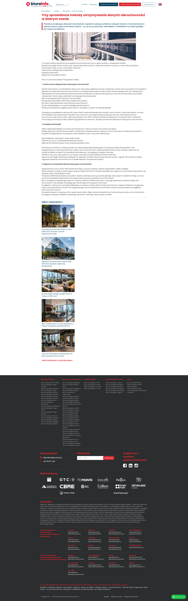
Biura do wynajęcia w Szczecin (71, 433)
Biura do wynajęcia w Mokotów (50, 418)
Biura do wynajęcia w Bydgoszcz (72, 388)
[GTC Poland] (67, 479)
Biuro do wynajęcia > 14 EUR (92, 388)
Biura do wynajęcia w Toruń (70, 439)
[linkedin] (131, 465)
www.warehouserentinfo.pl (96, 567)
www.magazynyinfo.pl (94, 565)
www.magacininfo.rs (135, 565)
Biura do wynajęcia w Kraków (71, 408)
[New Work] (139, 479)
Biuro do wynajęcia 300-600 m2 (114, 386)
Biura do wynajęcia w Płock (70, 422)
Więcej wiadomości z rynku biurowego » (57, 360)
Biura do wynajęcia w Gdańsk (71, 396)
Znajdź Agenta (148, 4)
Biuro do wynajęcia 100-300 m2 (114, 384)
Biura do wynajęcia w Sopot (70, 431)
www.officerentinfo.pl (135, 541)
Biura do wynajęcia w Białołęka (49, 422)
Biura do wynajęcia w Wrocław (71, 445)
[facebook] (126, 465)
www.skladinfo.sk (73, 572)
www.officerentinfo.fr (74, 541)
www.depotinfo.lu (73, 565)
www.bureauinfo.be (94, 532)
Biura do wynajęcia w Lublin (70, 412)
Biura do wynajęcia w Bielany (49, 420)
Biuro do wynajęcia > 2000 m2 (114, 392)
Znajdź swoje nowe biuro (129, 4)
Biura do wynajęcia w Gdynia (71, 398)
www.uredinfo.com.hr (115, 532)
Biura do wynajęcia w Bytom (70, 390)
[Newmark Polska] (139, 486)
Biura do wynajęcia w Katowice (71, 402)
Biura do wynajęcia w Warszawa (72, 443)
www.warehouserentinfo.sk (76, 574)
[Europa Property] (121, 493)
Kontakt (84, 4)
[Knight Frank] (121, 486)
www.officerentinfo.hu (94, 541)
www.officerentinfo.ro (74, 549)
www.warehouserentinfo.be (76, 559)
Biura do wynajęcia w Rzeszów (71, 429)
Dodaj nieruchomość (108, 4)
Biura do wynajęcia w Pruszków (50, 382)
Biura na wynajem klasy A (134, 382)
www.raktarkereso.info (135, 557)
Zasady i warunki (116, 597)
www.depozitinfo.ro (114, 565)
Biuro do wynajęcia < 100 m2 (114, 382)
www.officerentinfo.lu (115, 541)
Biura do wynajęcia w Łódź (70, 414)
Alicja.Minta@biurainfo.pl (52, 458)
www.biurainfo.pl (134, 540)
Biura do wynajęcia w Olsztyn (71, 416)
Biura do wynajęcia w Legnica (71, 410)
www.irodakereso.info (94, 540)
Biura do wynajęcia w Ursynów (49, 398)
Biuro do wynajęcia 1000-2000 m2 (115, 390)
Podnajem (130, 392)
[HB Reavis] (85, 479)
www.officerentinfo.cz (135, 534)
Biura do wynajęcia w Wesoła (49, 396)
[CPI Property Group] (49, 479)
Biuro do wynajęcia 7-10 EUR (92, 384)
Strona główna (45, 11)
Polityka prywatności (131, 597)
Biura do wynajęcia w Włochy (49, 392)
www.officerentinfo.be (94, 534)
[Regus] (121, 479)
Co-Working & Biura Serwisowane (136, 390)
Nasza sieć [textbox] (60, 4)
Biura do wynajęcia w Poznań (71, 424)
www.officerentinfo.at (74, 534)
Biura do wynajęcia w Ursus (49, 400)
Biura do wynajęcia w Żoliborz (49, 424)
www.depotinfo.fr (114, 557)
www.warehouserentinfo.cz (96, 559)
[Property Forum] (67, 493)
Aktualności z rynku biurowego (73, 11)
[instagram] (136, 465)
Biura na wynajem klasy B (134, 384)
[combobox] (62, 4)
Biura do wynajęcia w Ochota (49, 416)
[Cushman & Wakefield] (49, 486)
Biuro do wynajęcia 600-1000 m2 (115, 388)
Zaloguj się (93, 4)
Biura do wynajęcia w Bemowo (49, 388)
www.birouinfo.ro (73, 547)
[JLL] (85, 486)
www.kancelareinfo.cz (135, 532)
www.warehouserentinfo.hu (137, 559)
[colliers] (103, 486)
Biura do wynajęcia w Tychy (70, 441)
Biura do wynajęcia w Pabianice (71, 420)
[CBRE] (67, 486)
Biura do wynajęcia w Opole (70, 418)
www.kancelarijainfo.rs (94, 547)
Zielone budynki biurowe (134, 388)
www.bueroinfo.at (73, 532)
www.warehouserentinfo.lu (76, 567)
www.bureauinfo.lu (114, 540)
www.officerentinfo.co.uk (136, 547)
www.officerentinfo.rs (94, 549)
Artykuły (56, 11)
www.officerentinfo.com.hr (116, 534)
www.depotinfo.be (73, 557)
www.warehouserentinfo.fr (116, 559)
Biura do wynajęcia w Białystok (71, 382)
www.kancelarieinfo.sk (115, 547)
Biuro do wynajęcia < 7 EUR (92, 382)
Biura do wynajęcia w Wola (48, 390)
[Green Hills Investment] (103, 479)
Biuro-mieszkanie (132, 386)
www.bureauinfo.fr (73, 540)
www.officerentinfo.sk (115, 549)
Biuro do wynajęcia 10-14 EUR (92, 386)
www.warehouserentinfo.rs (137, 567)
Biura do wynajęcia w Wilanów (49, 394)
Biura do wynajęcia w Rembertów (50, 406)
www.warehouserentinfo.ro (117, 567)
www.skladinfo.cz (93, 557)
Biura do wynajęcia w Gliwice (71, 400)
